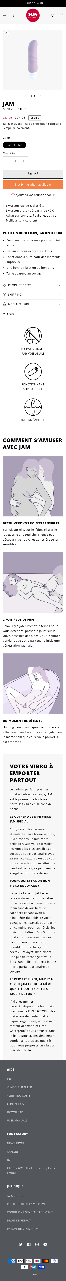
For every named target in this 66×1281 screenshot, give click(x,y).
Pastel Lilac (14, 145)
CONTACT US (15, 1104)
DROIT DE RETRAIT (19, 1220)
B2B (9, 1160)
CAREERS (12, 1151)
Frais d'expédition (35, 123)
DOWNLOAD (15, 1112)
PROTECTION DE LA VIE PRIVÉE (27, 1204)
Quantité (9, 153)
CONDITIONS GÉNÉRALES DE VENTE (30, 1212)
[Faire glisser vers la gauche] (25, 96)
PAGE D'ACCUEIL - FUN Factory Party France (31, 1170)
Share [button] (10, 313)
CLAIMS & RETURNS (19, 1087)
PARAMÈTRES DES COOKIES (24, 1228)
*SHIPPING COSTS (18, 1095)
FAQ (9, 1079)
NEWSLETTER (15, 1143)
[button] (5, 15)
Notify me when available (33, 184)
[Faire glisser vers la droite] (41, 96)
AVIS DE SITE (15, 1196)
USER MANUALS (17, 1120)
